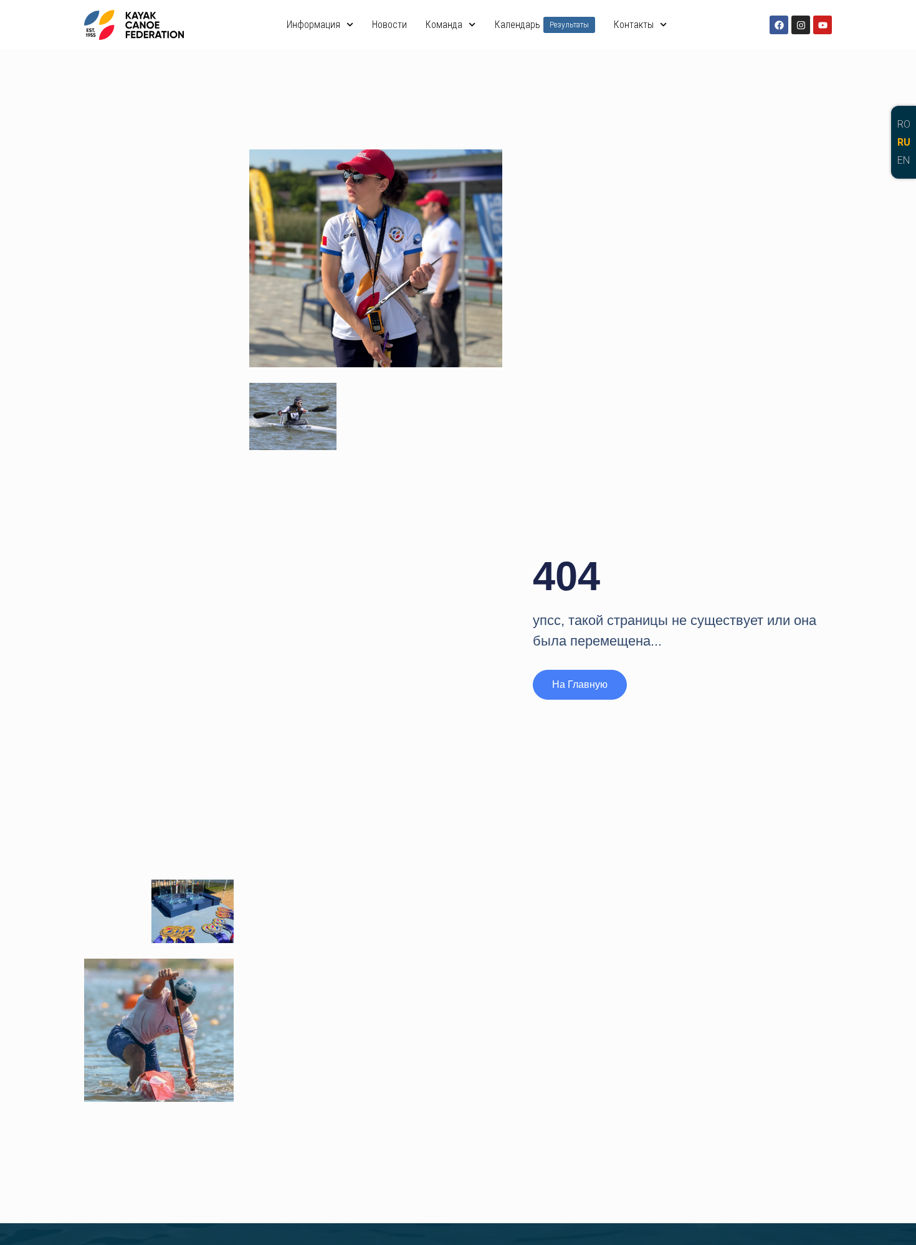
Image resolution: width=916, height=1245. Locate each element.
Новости (389, 25)
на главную (580, 684)
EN (903, 160)
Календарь (542, 25)
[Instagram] (800, 25)
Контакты (634, 25)
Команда (444, 25)
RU (903, 142)
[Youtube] (822, 25)
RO (903, 124)
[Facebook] (779, 25)
